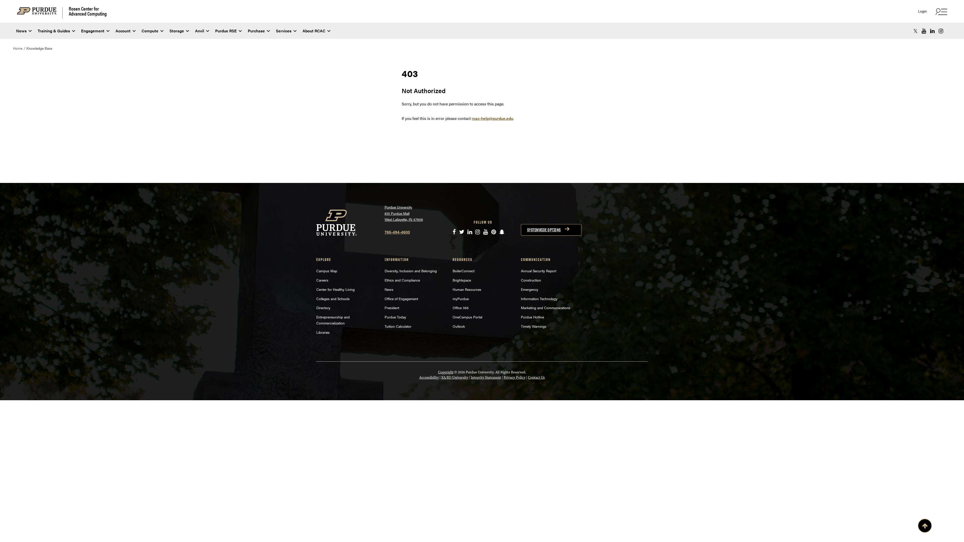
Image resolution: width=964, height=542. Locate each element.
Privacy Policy (514, 377)
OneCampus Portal (467, 316)
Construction (531, 280)
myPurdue (461, 298)
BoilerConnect (463, 270)
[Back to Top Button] (925, 527)
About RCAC (314, 31)
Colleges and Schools (333, 298)
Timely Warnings (534, 326)
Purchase (256, 31)
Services (283, 31)
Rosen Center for (88, 11)
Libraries (323, 332)
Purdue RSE (226, 31)
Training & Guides (54, 31)
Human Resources (467, 289)
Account (123, 31)
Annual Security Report (538, 270)
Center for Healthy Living (335, 289)
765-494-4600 (397, 232)
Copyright (446, 372)
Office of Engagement (401, 298)
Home (17, 48)
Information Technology (539, 298)
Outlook (459, 326)
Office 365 (461, 307)
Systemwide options (544, 229)
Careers (322, 280)
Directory (323, 307)
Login (922, 11)
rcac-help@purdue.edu (492, 118)
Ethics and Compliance (402, 280)
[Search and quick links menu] (940, 11)
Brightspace (462, 280)
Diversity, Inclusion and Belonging (411, 270)
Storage (176, 31)
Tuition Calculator (398, 326)
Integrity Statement (486, 377)
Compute (150, 31)
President (392, 307)
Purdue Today (395, 316)
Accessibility (429, 377)
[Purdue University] (40, 13)
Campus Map (326, 270)
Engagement (92, 31)
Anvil (199, 31)
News (21, 31)
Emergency (529, 289)
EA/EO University (454, 377)
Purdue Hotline (532, 316)
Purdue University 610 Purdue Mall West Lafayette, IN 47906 (404, 213)
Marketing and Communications (545, 307)
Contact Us (536, 377)
